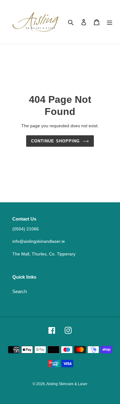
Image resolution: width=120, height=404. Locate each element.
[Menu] (109, 22)
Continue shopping (55, 141)
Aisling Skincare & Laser (66, 384)
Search (19, 291)
